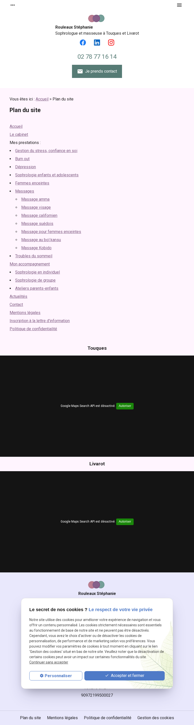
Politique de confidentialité (33, 328)
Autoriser (125, 406)
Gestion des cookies (155, 717)
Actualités (18, 296)
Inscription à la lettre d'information (40, 320)
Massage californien (39, 215)
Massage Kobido (36, 247)
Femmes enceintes (32, 183)
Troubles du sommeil (33, 256)
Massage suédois (37, 223)
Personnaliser (58, 675)
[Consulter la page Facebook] (83, 42)
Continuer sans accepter (48, 662)
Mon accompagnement (30, 264)
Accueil (42, 99)
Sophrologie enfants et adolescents (47, 175)
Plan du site (30, 717)
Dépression (25, 166)
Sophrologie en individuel (37, 272)
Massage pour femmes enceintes (51, 231)
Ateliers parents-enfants (36, 288)
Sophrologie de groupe (35, 280)
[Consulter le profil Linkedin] (97, 42)
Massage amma (35, 199)
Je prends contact (97, 71)
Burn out (22, 158)
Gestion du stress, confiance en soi (46, 150)
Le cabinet (19, 134)
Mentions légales (25, 312)
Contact (16, 304)
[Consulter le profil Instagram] (111, 42)
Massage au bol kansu (41, 239)
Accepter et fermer (127, 675)
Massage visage (36, 207)
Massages (24, 191)
